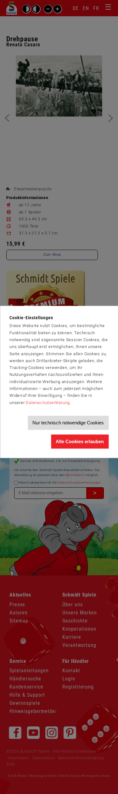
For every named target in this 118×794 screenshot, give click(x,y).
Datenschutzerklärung (48, 402)
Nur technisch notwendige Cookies (68, 422)
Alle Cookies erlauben (80, 441)
